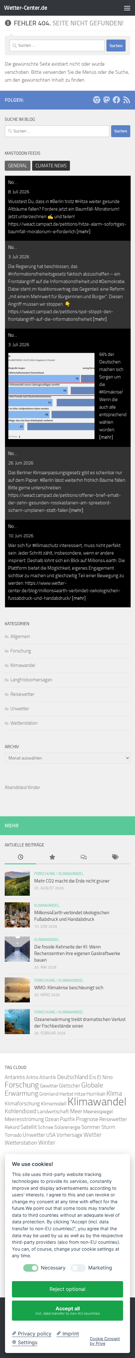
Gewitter (49, 1086)
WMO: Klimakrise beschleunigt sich (68, 987)
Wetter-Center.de (25, 7)
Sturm (108, 1127)
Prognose (87, 1119)
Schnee (45, 1127)
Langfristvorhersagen (31, 680)
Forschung (20, 651)
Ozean (52, 1119)
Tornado (13, 1135)
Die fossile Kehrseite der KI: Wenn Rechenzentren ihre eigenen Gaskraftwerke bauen (77, 953)
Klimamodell (54, 1104)
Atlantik (47, 1077)
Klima (114, 1093)
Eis (92, 1077)
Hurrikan (95, 1094)
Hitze (79, 1094)
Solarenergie (67, 1127)
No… (12, 182)
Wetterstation (24, 723)
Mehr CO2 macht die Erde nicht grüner (72, 881)
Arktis (32, 1077)
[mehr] (83, 231)
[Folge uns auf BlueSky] (96, 100)
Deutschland (72, 1077)
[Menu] (127, 8)
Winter (46, 1142)
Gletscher (69, 1085)
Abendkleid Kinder (22, 787)
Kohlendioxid (20, 1111)
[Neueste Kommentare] (83, 857)
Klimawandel (22, 665)
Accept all (67, 1310)
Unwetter (19, 708)
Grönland (48, 1094)
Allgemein (20, 636)
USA (51, 1135)
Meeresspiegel (98, 1111)
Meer (76, 1111)
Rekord (12, 1127)
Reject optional (67, 1289)
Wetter (92, 1134)
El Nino (105, 1077)
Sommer (90, 1127)
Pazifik (67, 1119)
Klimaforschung (22, 1103)
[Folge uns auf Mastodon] (106, 100)
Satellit (28, 1127)
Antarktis (15, 1077)
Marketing (100, 1268)
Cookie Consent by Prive (105, 1341)
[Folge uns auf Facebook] (116, 100)
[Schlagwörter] (114, 857)
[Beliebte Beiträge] (52, 857)
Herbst (66, 1094)
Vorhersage (70, 1135)
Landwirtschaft (53, 1111)
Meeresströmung (24, 1119)
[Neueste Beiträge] (20, 857)
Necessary (53, 1268)
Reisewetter (22, 694)
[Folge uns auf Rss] (126, 100)
